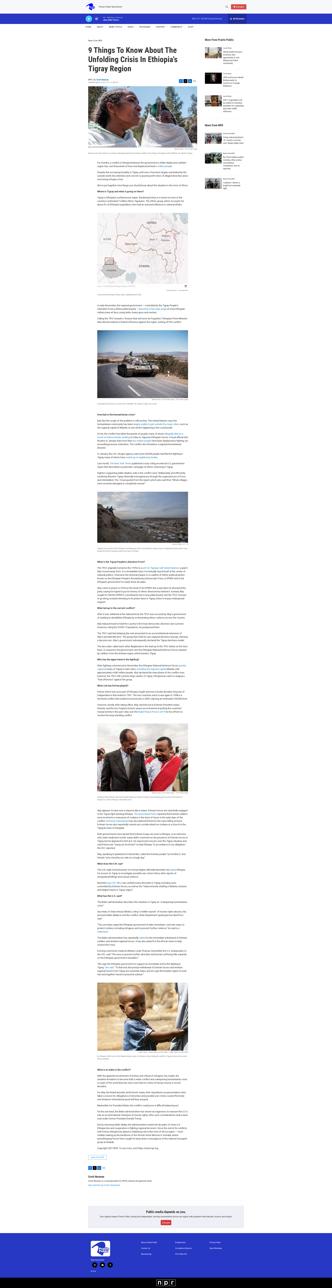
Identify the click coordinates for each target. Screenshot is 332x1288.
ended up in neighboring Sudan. (142, 457)
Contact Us (145, 1248)
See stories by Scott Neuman (104, 1185)
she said (109, 967)
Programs (144, 27)
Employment (180, 1242)
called (142, 937)
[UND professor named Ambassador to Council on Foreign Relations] (213, 78)
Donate (240, 6)
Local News (227, 48)
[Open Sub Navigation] (93, 27)
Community (176, 27)
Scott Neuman (102, 79)
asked (173, 869)
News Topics (115, 27)
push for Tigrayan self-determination (160, 568)
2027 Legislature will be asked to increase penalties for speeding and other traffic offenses (233, 106)
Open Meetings (215, 1248)
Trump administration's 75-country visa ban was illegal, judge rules (233, 140)
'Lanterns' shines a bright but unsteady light (231, 185)
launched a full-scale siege (152, 309)
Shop (190, 27)
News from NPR (95, 40)
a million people (164, 166)
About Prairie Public (149, 1242)
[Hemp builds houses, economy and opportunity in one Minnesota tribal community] (213, 52)
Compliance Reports (183, 1248)
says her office (114, 883)
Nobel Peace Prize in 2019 (151, 711)
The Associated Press (145, 814)
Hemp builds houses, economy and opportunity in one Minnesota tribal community (232, 57)
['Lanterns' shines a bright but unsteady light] (213, 183)
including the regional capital (151, 669)
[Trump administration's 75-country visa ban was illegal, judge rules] (213, 138)
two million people (142, 440)
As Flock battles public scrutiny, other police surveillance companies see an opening (233, 163)
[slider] (100, 18)
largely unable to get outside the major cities (156, 424)
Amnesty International (117, 821)
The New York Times (120, 463)
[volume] (96, 19)
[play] (89, 18)
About (100, 27)
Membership (146, 1254)
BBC (103, 848)
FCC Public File (181, 1254)
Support (160, 27)
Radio (131, 27)
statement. (103, 931)
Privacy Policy (215, 1242)
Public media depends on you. (166, 1212)
